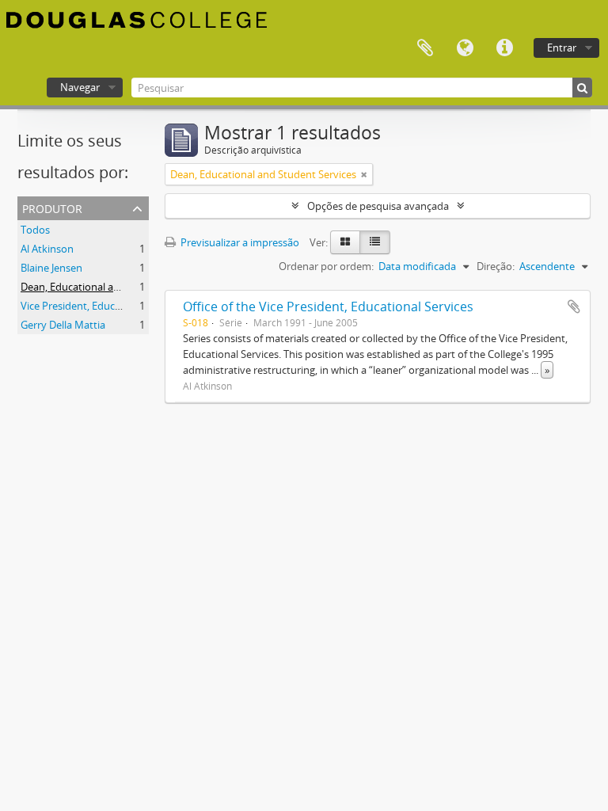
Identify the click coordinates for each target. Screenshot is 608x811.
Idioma (464, 48)
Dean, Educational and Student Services (114, 287)
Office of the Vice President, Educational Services (328, 306)
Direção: (496, 266)
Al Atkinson (47, 249)
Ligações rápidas (504, 48)
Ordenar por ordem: (326, 266)
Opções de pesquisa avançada (378, 206)
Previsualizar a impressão (238, 242)
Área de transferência (425, 48)
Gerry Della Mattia (63, 325)
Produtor (52, 207)
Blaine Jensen (51, 268)
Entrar (561, 47)
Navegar (80, 87)
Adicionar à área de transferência (574, 306)
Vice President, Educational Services (104, 306)
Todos (35, 230)
